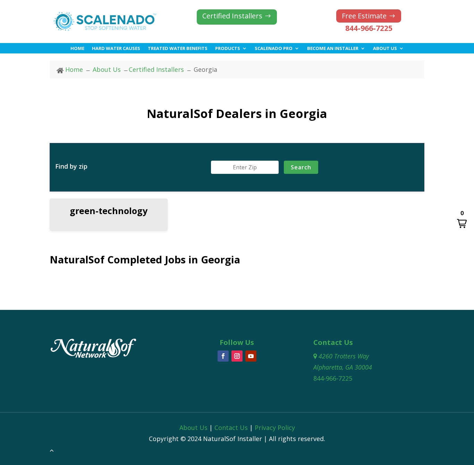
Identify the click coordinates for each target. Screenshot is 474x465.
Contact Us (231, 427)
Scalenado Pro (274, 48)
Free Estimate (364, 15)
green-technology (108, 211)
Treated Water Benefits (178, 48)
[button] (462, 219)
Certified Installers (232, 15)
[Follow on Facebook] (223, 356)
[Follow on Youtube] (250, 356)
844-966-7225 (368, 28)
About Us (385, 48)
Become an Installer (332, 48)
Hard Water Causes (116, 48)
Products (227, 48)
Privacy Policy (275, 427)
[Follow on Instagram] (237, 356)
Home (77, 48)
